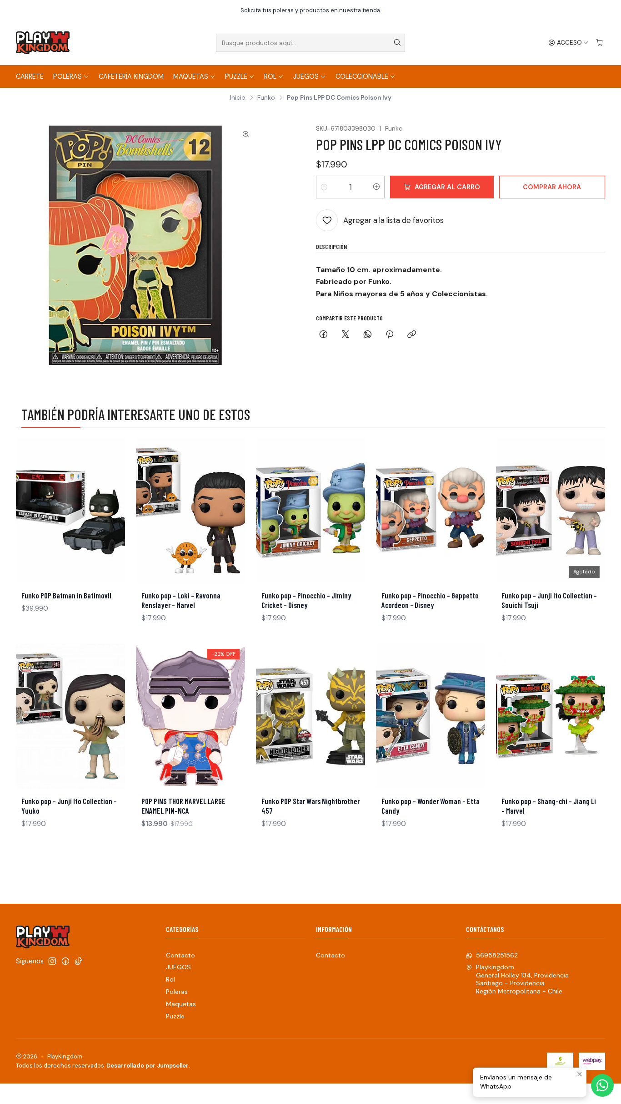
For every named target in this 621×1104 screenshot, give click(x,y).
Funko (266, 98)
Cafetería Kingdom (131, 76)
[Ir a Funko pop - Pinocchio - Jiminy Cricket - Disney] (310, 510)
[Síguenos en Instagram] (52, 961)
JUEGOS (306, 76)
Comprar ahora (552, 187)
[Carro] (599, 42)
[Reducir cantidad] (324, 187)
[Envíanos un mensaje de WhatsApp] (602, 1085)
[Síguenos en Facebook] (65, 961)
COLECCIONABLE (362, 76)
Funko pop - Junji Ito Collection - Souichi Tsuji (549, 600)
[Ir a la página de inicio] (43, 42)
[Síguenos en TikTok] (78, 961)
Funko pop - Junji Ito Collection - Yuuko (69, 805)
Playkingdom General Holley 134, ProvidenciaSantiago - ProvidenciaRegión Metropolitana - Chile (522, 979)
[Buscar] (397, 43)
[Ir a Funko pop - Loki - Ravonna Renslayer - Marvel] (190, 510)
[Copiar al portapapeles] (411, 335)
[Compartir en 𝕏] (345, 335)
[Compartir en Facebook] (323, 335)
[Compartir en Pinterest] (389, 335)
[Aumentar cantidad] (376, 187)
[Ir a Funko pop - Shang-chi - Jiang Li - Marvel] (550, 716)
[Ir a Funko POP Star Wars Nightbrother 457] (310, 716)
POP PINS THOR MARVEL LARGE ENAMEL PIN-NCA (183, 805)
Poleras (67, 76)
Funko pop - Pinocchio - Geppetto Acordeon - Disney (430, 600)
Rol (270, 76)
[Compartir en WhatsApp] (367, 335)
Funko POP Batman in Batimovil (66, 595)
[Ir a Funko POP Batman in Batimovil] (70, 510)
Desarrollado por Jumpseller (147, 1065)
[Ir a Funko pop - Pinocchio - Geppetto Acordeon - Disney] (430, 510)
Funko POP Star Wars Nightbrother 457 (310, 805)
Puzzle (236, 76)
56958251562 (497, 955)
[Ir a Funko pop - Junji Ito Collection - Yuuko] (70, 716)
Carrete (30, 76)
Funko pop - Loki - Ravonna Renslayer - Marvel (180, 600)
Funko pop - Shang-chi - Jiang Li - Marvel (548, 805)
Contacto (180, 955)
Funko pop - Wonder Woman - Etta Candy (430, 805)
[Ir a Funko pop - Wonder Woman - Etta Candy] (430, 716)
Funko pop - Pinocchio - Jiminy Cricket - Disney (306, 600)
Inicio (237, 98)
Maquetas (190, 76)
